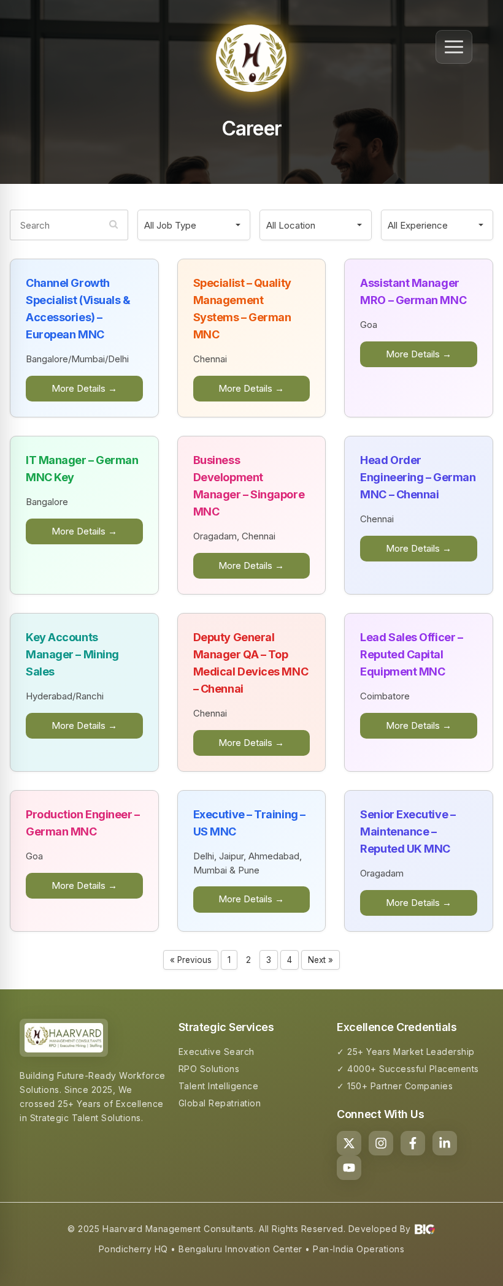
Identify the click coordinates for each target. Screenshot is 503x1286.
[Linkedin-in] (444, 1143)
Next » (320, 960)
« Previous (191, 960)
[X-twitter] (349, 1143)
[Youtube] (349, 1167)
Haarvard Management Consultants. (179, 1228)
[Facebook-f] (413, 1143)
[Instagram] (381, 1143)
